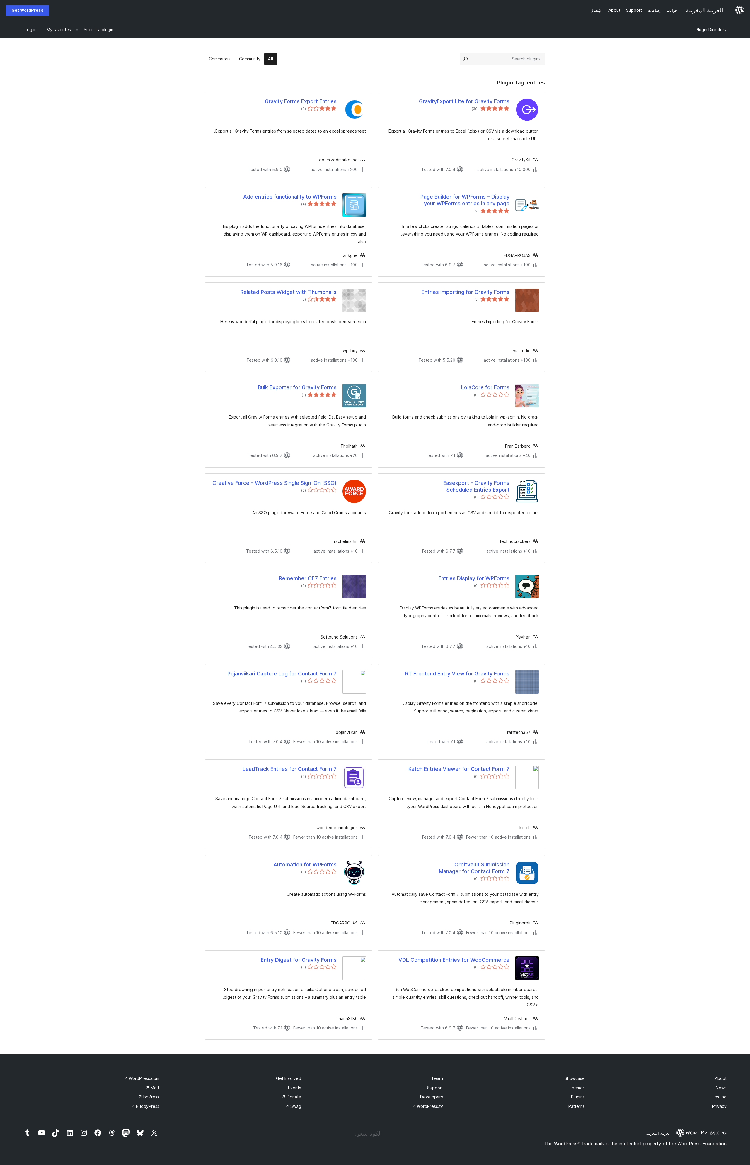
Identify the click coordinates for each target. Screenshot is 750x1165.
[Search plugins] (465, 59)
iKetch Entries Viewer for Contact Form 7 (458, 769)
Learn (437, 1078)
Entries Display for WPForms (473, 578)
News (721, 1087)
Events (294, 1087)
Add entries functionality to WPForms (290, 197)
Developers (431, 1096)
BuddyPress (145, 1106)
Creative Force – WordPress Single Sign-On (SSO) (274, 483)
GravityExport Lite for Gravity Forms (464, 101)
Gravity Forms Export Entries (301, 101)
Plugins (578, 1096)
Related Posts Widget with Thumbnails (288, 292)
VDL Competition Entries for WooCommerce (453, 960)
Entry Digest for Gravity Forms (299, 960)
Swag (293, 1106)
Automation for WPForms (305, 864)
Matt (152, 1087)
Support (435, 1087)
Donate (291, 1096)
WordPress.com (141, 1078)
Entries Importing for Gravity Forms (465, 292)
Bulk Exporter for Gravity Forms (297, 387)
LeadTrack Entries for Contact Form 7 (290, 769)
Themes (577, 1087)
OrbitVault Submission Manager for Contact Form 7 (474, 867)
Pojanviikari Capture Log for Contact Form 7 (282, 673)
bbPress (148, 1096)
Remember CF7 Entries (308, 578)
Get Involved (288, 1078)
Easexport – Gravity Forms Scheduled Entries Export (476, 486)
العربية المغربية (658, 1133)
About (721, 1078)
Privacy (719, 1106)
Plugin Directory (711, 29)
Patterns (576, 1106)
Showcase (575, 1078)
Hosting (719, 1096)
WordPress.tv (427, 1106)
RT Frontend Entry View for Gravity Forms (457, 673)
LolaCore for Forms (485, 387)
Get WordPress (27, 10)
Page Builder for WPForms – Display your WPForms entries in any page (464, 200)
